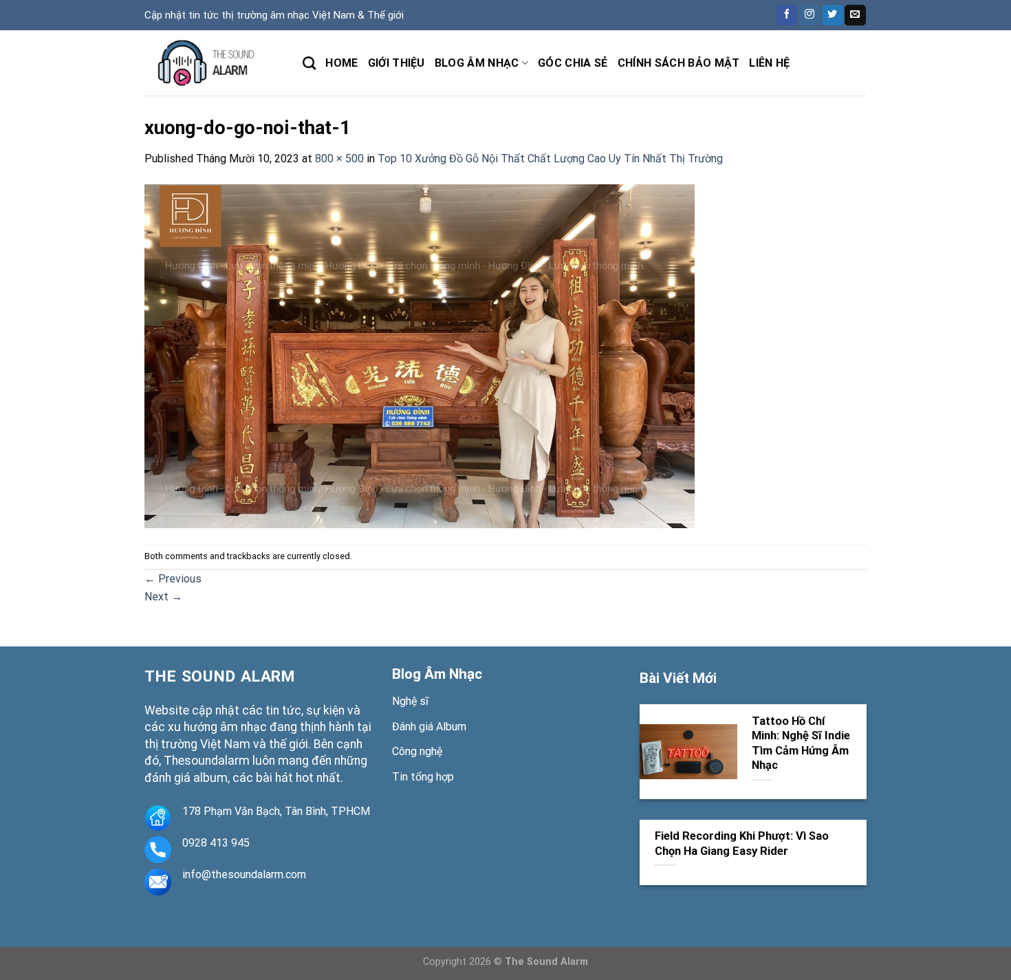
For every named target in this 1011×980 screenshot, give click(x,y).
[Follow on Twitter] (832, 15)
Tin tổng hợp (423, 776)
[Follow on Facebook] (786, 15)
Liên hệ (769, 62)
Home (341, 62)
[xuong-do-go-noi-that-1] (419, 355)
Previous (173, 578)
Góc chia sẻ (573, 62)
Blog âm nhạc (477, 62)
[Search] (309, 63)
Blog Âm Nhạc (437, 674)
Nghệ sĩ (410, 701)
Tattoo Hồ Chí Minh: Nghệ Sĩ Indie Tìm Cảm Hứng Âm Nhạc (801, 743)
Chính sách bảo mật (679, 62)
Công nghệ (417, 751)
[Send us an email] (855, 15)
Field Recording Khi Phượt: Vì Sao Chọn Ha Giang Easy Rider (742, 843)
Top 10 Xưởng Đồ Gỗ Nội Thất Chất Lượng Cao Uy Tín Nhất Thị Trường (550, 158)
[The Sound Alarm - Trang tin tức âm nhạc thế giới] (213, 62)
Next (163, 596)
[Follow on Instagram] (809, 15)
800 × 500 (339, 158)
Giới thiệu (396, 62)
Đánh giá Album (429, 726)
